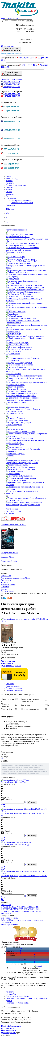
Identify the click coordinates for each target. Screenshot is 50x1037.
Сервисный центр (12, 73)
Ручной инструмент (14, 425)
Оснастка (10, 456)
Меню (8, 213)
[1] (2, 645)
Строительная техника (15, 413)
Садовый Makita (7, 557)
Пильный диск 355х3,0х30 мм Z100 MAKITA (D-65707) (24, 876)
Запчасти (9, 493)
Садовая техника (13, 354)
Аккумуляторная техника (16, 230)
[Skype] (34, 962)
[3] (7, 645)
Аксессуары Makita (9, 561)
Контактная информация (11, 53)
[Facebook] (20, 951)
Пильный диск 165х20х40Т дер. (14, 782)
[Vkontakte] (21, 948)
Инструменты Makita (9, 553)
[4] (9, 645)
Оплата (9, 192)
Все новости (6, 576)
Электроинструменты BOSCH (13, 525)
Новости (9, 187)
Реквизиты (10, 205)
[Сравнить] (3, 804)
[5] (11, 645)
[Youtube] (20, 953)
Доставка (9, 194)
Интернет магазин (12, 49)
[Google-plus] (35, 955)
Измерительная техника (16, 402)
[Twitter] (5, 598)
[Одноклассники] (8, 598)
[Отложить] (3, 807)
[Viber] (34, 960)
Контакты (10, 183)
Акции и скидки (13, 178)
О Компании (11, 198)
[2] (4, 645)
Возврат (9, 189)
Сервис (9, 196)
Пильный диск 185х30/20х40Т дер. (15, 844)
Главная (9, 176)
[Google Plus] (10, 598)
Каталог (9, 181)
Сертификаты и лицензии (21, 200)
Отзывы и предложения (16, 185)
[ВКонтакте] (2, 598)
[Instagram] (34, 957)
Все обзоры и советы (9, 918)
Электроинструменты (15, 252)
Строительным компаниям (22, 203)
